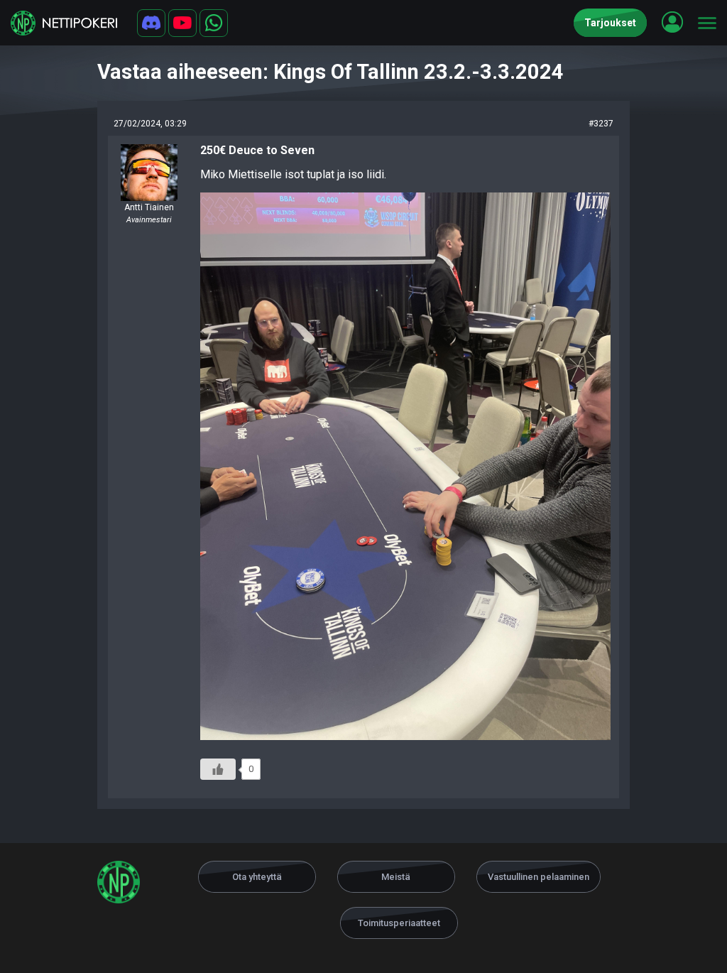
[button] (672, 22)
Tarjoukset (610, 22)
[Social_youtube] (182, 23)
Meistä (395, 876)
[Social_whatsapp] (213, 23)
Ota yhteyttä (257, 876)
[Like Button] (218, 769)
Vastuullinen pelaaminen (538, 876)
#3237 (601, 124)
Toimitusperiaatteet (399, 923)
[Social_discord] (151, 23)
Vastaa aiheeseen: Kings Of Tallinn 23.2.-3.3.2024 (330, 72)
